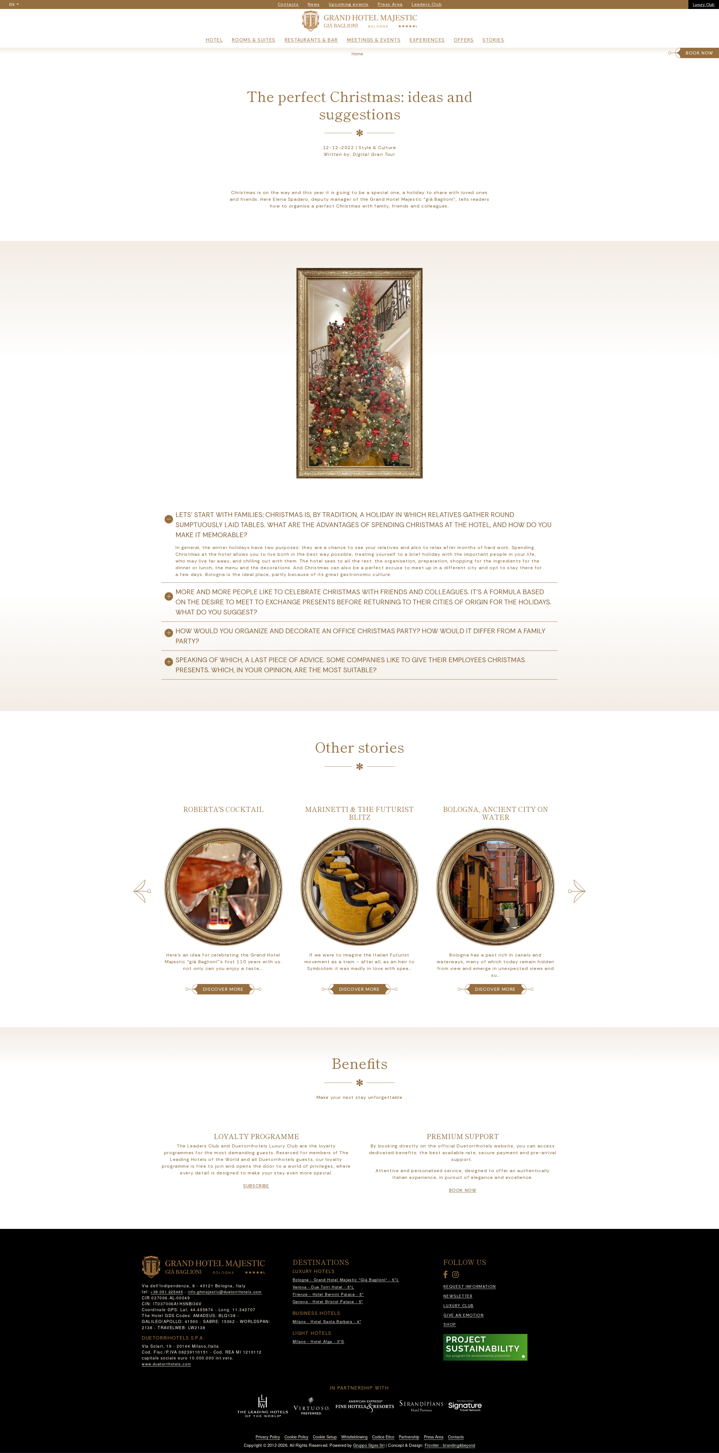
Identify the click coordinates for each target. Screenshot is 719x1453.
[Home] (359, 22)
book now (463, 1190)
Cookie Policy (296, 1437)
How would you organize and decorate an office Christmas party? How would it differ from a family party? (360, 636)
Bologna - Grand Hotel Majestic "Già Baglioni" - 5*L (346, 1279)
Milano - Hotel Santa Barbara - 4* (327, 1321)
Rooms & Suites (253, 40)
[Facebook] (446, 1275)
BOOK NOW (699, 53)
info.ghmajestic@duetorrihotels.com (224, 1291)
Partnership (409, 1437)
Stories (493, 40)
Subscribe (256, 1186)
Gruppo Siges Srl (368, 1445)
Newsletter (457, 1296)
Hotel (214, 40)
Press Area (433, 1437)
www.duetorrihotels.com (166, 1364)
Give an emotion (463, 1315)
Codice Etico (383, 1437)
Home (357, 54)
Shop (449, 1324)
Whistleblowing (354, 1437)
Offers (464, 40)
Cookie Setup (325, 1437)
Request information (469, 1286)
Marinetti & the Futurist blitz (359, 813)
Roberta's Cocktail (223, 809)
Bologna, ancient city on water (495, 813)
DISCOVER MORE (223, 989)
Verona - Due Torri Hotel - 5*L (323, 1287)
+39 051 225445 (167, 1291)
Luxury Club (704, 4)
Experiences (427, 40)
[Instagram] (456, 1275)
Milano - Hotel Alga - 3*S (318, 1341)
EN (12, 4)
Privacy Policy (268, 1437)
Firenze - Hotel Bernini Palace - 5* (328, 1294)
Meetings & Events (374, 40)
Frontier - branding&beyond (450, 1445)
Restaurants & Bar (311, 40)
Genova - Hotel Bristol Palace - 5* (328, 1301)
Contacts (456, 1437)
